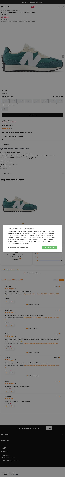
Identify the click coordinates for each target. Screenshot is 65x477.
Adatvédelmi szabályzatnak (44, 237)
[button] (18, 247)
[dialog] (32, 238)
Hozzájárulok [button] (49, 247)
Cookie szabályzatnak (13, 239)
